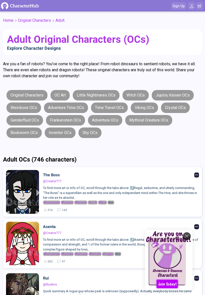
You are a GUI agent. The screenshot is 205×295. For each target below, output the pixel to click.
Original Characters (34, 20)
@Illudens (50, 284)
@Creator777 (52, 181)
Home (8, 20)
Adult (60, 20)
